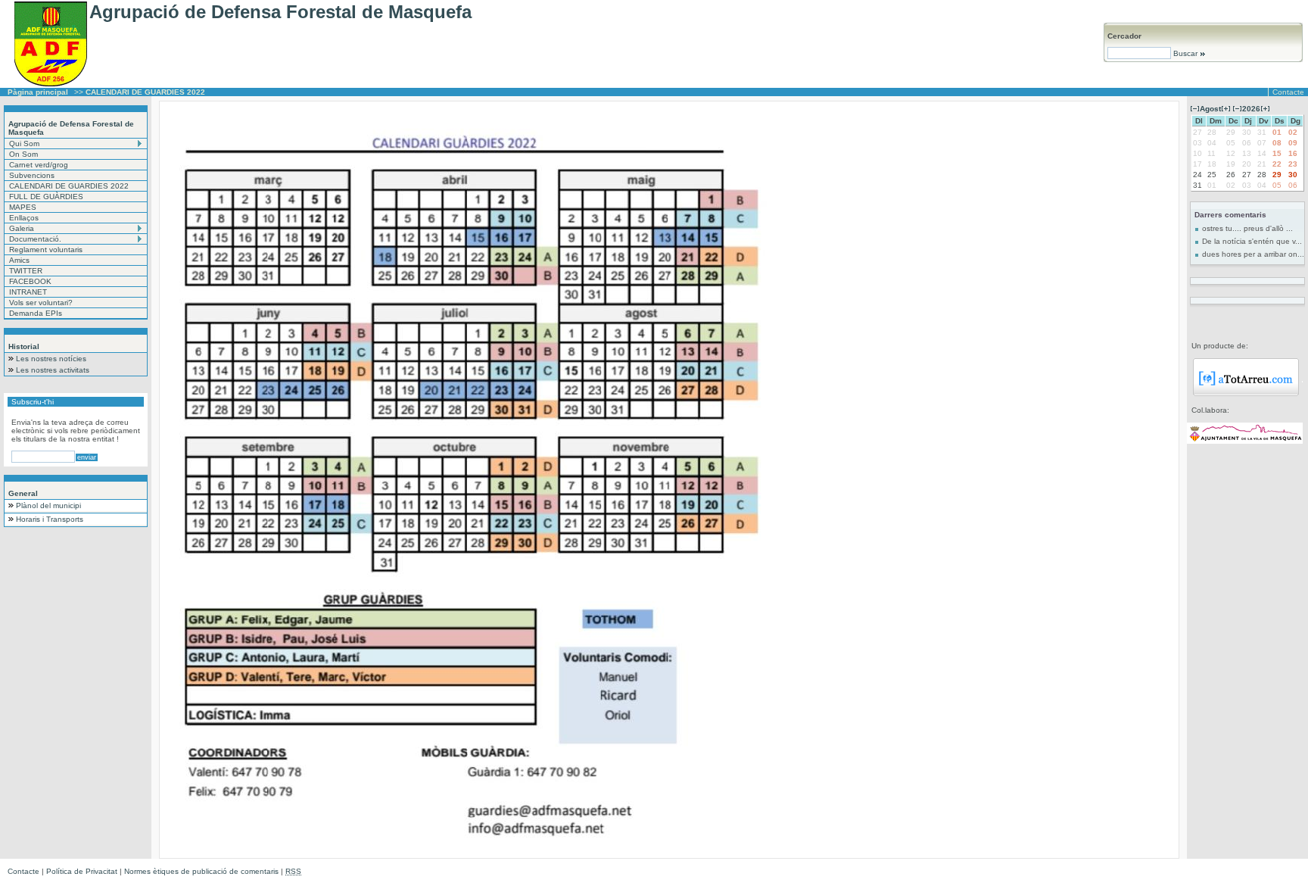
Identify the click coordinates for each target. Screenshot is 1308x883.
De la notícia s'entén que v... (1252, 241)
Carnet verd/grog (38, 165)
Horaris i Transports (49, 519)
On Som (23, 154)
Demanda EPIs (35, 313)
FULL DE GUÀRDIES (46, 196)
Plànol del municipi (48, 505)
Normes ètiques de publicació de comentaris (201, 871)
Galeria (21, 228)
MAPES (22, 207)
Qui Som (24, 143)
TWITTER (25, 271)
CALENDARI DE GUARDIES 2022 (69, 186)
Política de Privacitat (81, 871)
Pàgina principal (38, 92)
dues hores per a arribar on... (1253, 254)
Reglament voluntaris (46, 249)
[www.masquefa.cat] (1245, 441)
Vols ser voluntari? (41, 302)
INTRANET (28, 292)
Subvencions (31, 175)
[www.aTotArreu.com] (1246, 393)
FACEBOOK (30, 281)
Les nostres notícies (51, 358)
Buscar (1185, 53)
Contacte (1288, 92)
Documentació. (35, 239)
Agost (1210, 109)
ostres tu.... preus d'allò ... (1247, 228)
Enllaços (24, 218)
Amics (19, 260)
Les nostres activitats (52, 370)
